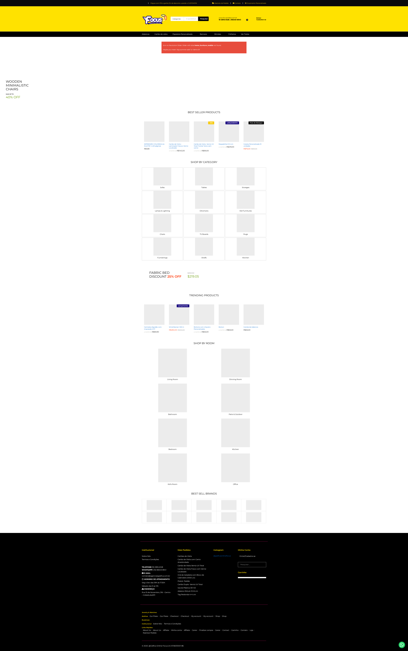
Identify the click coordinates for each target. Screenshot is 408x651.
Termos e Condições (150, 559)
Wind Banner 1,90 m (176, 327)
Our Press (154, 616)
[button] (402, 645)
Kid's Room (172, 484)
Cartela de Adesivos (251, 327)
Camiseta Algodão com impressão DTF (153, 328)
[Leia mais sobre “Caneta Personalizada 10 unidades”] (251, 140)
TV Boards (204, 234)
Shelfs (204, 258)
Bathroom (172, 414)
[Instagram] (145, 2)
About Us (147, 630)
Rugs (245, 234)
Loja (251, 630)
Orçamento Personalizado (256, 3)
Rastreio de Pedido (222, 3)
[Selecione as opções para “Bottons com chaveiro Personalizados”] (201, 323)
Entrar (258, 18)
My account (196, 616)
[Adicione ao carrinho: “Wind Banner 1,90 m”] (176, 323)
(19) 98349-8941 (154, 570)
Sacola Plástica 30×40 (187, 588)
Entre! (242, 556)
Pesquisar (204, 19)
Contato (238, 3)
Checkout (174, 616)
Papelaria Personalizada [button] (182, 34)
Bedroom (173, 449)
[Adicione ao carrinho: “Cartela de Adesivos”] (251, 323)
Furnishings (162, 258)
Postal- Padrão (184, 581)
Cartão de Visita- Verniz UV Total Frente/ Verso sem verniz (204, 146)
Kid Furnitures (246, 211)
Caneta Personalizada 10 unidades (252, 145)
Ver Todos (245, 34)
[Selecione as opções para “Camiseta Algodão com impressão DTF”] (152, 323)
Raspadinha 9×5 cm (226, 144)
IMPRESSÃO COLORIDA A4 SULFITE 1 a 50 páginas (154, 145)
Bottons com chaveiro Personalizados (202, 328)
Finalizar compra (206, 630)
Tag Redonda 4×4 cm (187, 595)
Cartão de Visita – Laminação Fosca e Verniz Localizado (178, 146)
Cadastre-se (250, 556)
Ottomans (204, 211)
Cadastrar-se (261, 20)
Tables (204, 187)
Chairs (162, 234)
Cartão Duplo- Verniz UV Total (190, 584)
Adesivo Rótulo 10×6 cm (188, 591)
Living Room (172, 379)
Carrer (194, 630)
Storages (245, 187)
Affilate (166, 630)
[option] (154, 135)
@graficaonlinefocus (222, 556)
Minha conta (176, 630)
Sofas (162, 187)
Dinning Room (235, 379)
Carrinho (235, 630)
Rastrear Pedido (150, 633)
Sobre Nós (146, 556)
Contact (225, 630)
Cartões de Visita (185, 556)
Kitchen (245, 258)
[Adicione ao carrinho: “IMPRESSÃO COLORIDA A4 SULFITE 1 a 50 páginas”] (152, 140)
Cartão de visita (160, 34)
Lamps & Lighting (162, 211)
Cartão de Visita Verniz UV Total (191, 566)
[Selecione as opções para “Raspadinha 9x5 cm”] (226, 140)
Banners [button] (203, 34)
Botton (221, 327)
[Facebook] (142, 2)
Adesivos (145, 34)
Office (235, 484)
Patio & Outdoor (235, 414)
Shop (217, 616)
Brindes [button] (217, 34)
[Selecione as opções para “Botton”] (226, 323)
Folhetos (232, 34)
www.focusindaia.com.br (228, 18)
